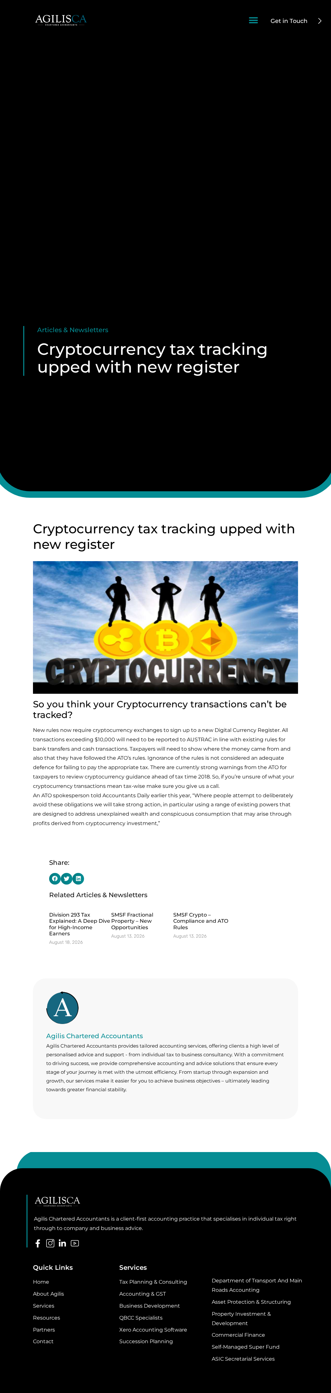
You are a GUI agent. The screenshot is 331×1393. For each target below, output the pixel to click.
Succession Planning (146, 1341)
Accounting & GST (142, 1294)
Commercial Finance (238, 1335)
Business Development (149, 1306)
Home (41, 1282)
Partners (44, 1330)
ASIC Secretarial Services (243, 1359)
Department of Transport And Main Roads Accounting (257, 1285)
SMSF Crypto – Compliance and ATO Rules (200, 921)
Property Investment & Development (241, 1318)
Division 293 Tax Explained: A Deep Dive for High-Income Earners (79, 924)
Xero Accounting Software (153, 1330)
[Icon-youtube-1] (75, 1243)
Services (43, 1306)
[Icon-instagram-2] (50, 1243)
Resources (46, 1318)
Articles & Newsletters (72, 330)
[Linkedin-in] (63, 1243)
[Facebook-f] (38, 1243)
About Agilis (48, 1294)
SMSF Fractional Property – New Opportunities (132, 921)
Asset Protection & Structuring (251, 1302)
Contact (43, 1341)
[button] (253, 20)
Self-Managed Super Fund (246, 1347)
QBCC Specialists (141, 1318)
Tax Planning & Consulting (153, 1282)
